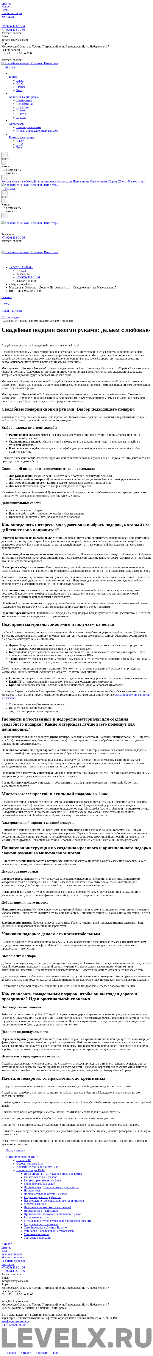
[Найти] (4, 177)
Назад (22, 270)
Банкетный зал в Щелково (40, 1177)
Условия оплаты (11, 1254)
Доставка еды (32, 1190)
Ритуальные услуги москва (41, 1224)
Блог (4, 1250)
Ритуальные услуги (36, 1217)
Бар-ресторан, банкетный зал (42, 1180)
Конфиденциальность (15, 1321)
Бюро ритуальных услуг (39, 1183)
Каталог (6, 1244)
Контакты (7, 1264)
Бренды (6, 1247)
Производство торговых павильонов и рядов (52, 1214)
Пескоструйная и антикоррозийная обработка (53, 1173)
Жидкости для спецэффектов (42, 1197)
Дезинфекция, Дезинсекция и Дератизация (51, 1187)
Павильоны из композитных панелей (47, 1207)
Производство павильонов (41, 1210)
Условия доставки (12, 1257)
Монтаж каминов (35, 1203)
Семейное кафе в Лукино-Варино (45, 1227)
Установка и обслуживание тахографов (49, 1230)
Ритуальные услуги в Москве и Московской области (57, 1220)
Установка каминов (36, 1234)
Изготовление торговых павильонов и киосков (54, 1200)
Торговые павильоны (37, 1237)
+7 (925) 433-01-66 (13, 26)
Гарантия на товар (13, 1260)
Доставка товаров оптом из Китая (45, 1193)
